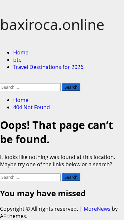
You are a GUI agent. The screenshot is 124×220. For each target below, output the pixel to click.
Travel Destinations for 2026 (48, 67)
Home (20, 52)
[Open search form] (2, 79)
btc (17, 59)
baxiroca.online (52, 24)
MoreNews (97, 208)
